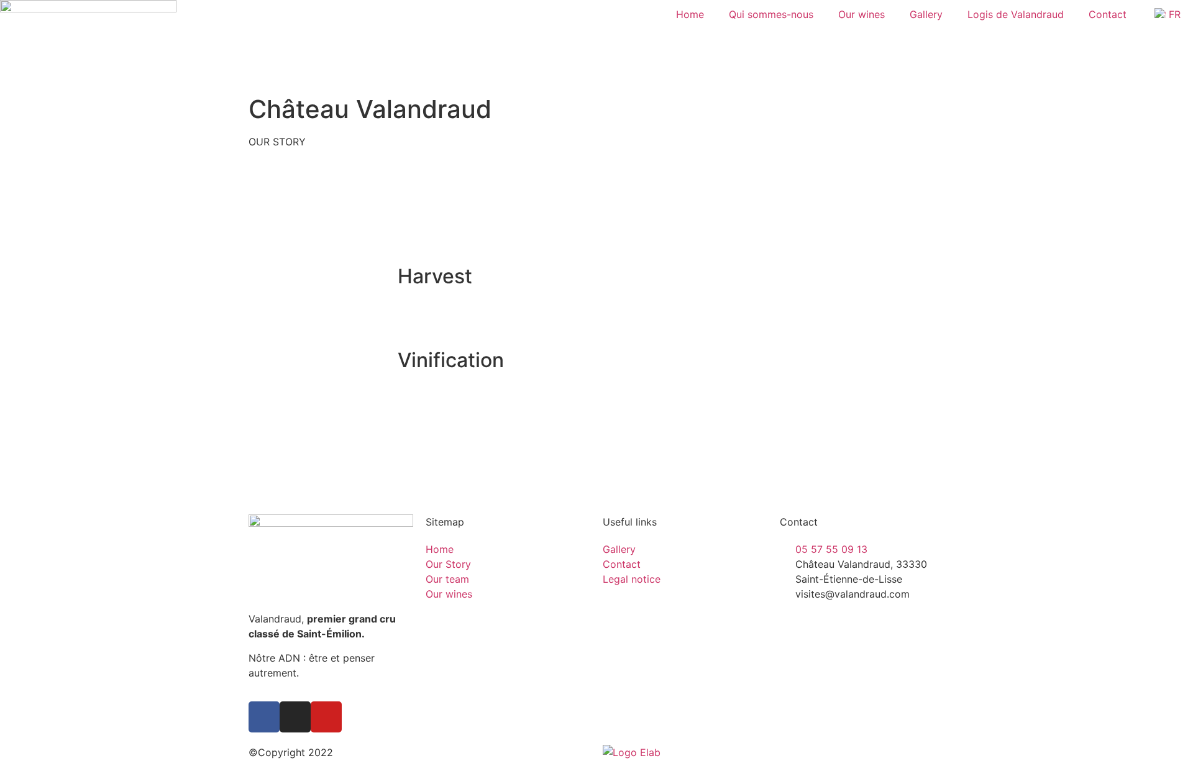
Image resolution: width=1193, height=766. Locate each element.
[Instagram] (295, 716)
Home (690, 14)
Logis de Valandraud (1015, 14)
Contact (1108, 14)
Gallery (926, 14)
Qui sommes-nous (771, 14)
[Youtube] (326, 716)
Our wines (861, 14)
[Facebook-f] (264, 716)
